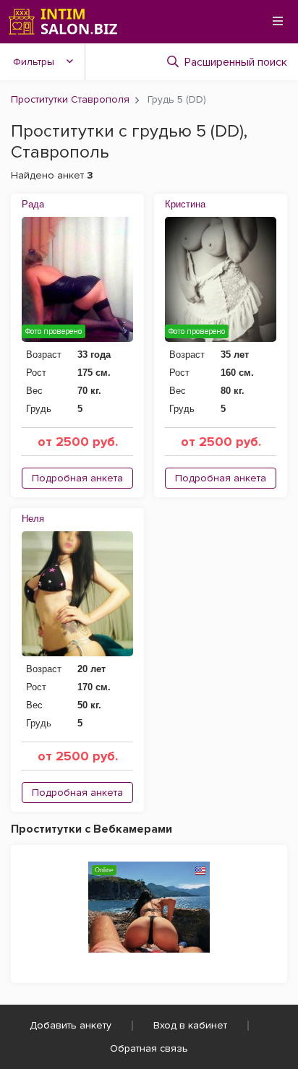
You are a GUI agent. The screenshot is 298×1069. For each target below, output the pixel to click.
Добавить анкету (70, 1025)
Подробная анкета (77, 478)
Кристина (185, 204)
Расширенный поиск (235, 62)
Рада (33, 204)
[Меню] (278, 21)
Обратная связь (149, 1048)
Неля (33, 518)
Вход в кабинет (190, 1025)
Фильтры (33, 62)
